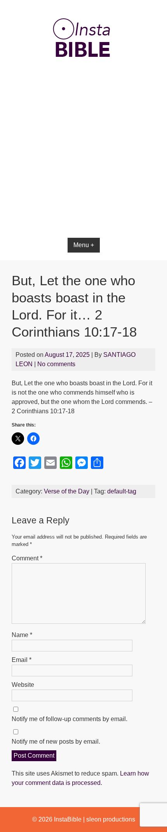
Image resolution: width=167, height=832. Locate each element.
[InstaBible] (83, 75)
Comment (27, 558)
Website (23, 684)
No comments (56, 364)
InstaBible (68, 819)
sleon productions (110, 819)
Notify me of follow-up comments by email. (69, 719)
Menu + (83, 245)
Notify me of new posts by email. (56, 741)
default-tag (121, 491)
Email (21, 659)
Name (22, 635)
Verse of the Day (66, 491)
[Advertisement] (83, 172)
